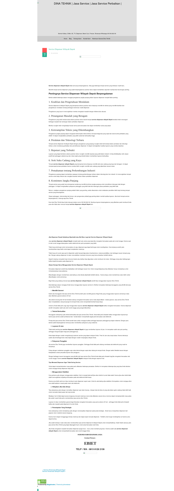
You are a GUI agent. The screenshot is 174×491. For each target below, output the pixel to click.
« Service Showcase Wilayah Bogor (53, 470)
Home (65, 38)
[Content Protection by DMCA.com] (41, 481)
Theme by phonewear (63, 484)
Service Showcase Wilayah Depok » (54, 471)
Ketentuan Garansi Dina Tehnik (101, 38)
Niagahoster (51, 484)
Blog (70, 38)
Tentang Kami (77, 38)
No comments (54, 53)
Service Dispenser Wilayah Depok (62, 49)
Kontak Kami (86, 38)
